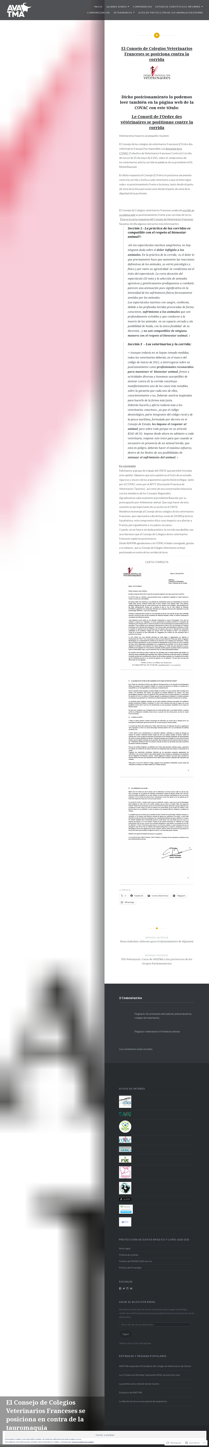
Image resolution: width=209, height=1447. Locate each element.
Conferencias (142, 6)
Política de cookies (128, 1254)
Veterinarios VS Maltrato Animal (163, 1031)
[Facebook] (120, 1288)
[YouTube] (131, 1288)
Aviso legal (124, 1248)
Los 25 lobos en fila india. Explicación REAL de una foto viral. (149, 1375)
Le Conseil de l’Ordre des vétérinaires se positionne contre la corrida (156, 122)
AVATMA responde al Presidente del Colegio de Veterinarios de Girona (155, 1366)
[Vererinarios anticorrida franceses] (125, 1142)
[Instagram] (127, 1288)
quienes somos (116, 6)
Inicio (98, 6)
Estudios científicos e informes (178, 6)
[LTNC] (125, 1177)
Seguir (126, 1334)
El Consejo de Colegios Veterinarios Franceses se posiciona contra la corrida (156, 54)
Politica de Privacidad (130, 1267)
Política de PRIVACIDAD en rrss (135, 1261)
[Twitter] (124, 1288)
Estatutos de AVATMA (130, 1392)
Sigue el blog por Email (137, 1301)
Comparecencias (98, 12)
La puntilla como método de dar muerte (139, 1383)
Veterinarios (123, 12)
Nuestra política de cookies (83, 1442)
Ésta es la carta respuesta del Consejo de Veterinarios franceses (156, 219)
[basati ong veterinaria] (125, 1131)
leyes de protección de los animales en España (170, 12)
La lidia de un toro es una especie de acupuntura (143, 1401)
